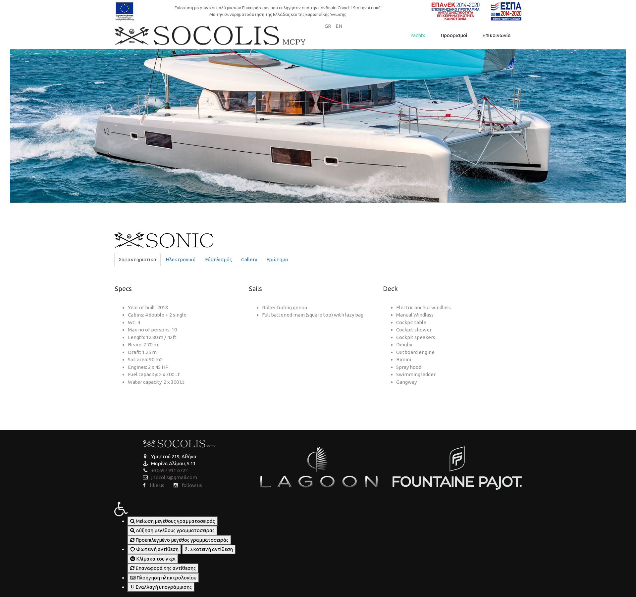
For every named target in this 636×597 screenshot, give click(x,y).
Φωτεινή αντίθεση (157, 549)
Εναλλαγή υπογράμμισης (163, 587)
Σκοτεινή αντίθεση (211, 549)
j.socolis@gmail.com (174, 477)
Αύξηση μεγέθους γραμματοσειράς (175, 530)
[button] (178, 508)
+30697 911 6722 (169, 470)
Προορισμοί (454, 35)
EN (339, 26)
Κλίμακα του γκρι (155, 559)
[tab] (137, 260)
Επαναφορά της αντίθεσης (165, 568)
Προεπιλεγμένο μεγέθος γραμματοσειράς (181, 540)
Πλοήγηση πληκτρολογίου (165, 577)
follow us (192, 485)
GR (328, 26)
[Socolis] (209, 34)
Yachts (417, 35)
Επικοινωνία (496, 35)
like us (157, 485)
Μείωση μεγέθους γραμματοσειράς (175, 521)
